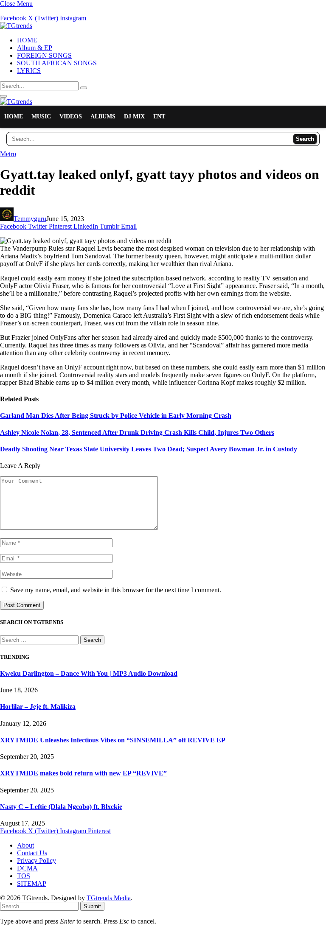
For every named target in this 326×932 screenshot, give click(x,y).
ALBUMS (102, 116)
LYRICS (29, 70)
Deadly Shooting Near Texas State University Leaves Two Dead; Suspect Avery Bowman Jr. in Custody (148, 449)
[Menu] (3, 96)
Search (305, 139)
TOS (23, 875)
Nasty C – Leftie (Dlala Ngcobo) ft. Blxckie (61, 806)
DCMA (27, 868)
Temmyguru (30, 218)
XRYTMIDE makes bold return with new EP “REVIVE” (83, 773)
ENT (159, 116)
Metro (8, 153)
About (25, 845)
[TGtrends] (16, 25)
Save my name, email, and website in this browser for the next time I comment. (115, 589)
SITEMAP (31, 883)
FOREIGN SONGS (44, 55)
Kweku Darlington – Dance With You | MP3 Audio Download (88, 673)
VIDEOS (70, 116)
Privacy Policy (36, 860)
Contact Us (32, 852)
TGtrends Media (109, 897)
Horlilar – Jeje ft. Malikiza (38, 706)
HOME (27, 40)
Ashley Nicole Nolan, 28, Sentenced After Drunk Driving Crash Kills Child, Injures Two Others (137, 432)
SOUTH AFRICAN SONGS (57, 63)
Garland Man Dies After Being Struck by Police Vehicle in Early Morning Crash (115, 415)
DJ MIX (134, 116)
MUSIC (41, 116)
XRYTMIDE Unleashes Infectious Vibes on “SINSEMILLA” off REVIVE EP (112, 740)
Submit (92, 906)
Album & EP (34, 47)
